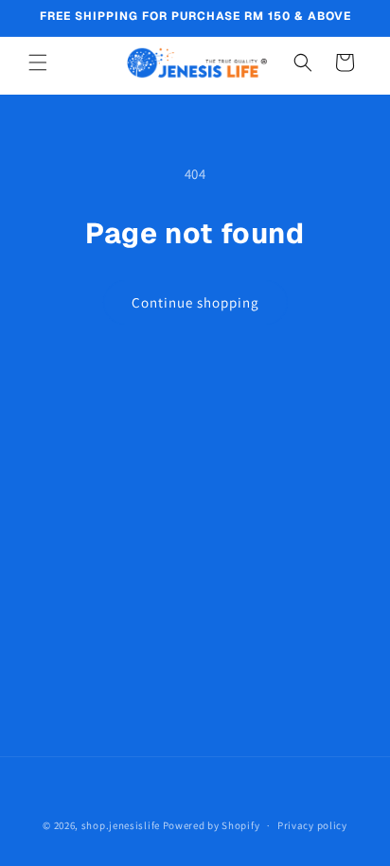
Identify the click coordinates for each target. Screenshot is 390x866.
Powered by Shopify (211, 825)
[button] (38, 62)
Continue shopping (195, 302)
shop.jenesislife (120, 825)
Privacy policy (312, 825)
